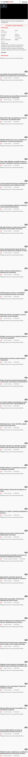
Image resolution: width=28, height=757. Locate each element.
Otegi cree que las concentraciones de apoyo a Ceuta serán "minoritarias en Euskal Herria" (14, 380)
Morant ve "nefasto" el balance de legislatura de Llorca (13, 512)
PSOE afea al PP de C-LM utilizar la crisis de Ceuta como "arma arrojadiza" (13, 315)
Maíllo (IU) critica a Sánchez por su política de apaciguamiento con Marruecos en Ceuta (14, 752)
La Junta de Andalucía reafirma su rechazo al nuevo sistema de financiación (13, 206)
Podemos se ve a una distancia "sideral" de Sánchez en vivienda (13, 687)
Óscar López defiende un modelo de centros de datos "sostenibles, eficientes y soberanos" (14, 162)
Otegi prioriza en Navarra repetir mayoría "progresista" (12, 359)
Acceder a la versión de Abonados (15, 25)
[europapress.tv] (8, 2)
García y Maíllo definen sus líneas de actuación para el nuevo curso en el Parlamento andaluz (11, 730)
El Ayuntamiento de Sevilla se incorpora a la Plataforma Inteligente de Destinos (13, 555)
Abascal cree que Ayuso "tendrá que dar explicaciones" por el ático (12, 534)
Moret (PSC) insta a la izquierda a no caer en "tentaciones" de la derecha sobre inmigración (13, 118)
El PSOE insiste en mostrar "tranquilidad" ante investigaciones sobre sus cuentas (12, 293)
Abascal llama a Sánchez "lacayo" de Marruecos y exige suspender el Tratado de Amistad (13, 577)
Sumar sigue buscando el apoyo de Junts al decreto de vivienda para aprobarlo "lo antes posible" (13, 249)
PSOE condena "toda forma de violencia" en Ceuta (13, 490)
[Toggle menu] (1, 2)
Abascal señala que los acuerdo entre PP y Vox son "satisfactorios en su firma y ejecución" (12, 621)
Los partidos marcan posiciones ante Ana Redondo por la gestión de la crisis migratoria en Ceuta (14, 75)
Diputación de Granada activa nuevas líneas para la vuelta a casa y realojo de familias (13, 643)
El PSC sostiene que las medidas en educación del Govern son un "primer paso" (13, 96)
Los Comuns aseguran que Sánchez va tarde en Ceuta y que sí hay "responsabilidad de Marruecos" (13, 403)
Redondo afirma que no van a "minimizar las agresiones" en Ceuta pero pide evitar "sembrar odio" (13, 140)
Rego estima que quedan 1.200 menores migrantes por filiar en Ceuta (12, 599)
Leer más (3, 52)
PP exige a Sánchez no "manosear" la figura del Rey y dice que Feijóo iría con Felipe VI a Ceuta (13, 446)
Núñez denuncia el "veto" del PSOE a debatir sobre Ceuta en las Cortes (13, 424)
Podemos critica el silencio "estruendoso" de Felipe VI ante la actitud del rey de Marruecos (13, 665)
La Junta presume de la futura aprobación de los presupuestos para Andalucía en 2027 (13, 184)
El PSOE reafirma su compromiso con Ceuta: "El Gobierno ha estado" (13, 468)
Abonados (24, 2)
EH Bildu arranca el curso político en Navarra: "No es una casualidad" (14, 337)
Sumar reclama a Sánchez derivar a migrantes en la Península (10, 271)
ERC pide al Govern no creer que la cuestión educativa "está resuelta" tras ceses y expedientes (13, 228)
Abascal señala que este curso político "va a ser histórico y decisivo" (13, 708)
